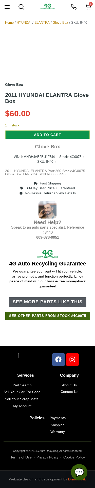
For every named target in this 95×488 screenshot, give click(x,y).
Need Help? (47, 222)
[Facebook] (58, 359)
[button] (7, 8)
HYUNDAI (24, 22)
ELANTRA (42, 22)
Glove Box (60, 22)
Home (9, 22)
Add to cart (47, 135)
